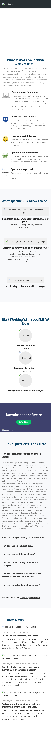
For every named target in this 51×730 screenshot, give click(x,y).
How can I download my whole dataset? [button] (21, 584)
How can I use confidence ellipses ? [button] (18, 553)
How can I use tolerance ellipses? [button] (17, 545)
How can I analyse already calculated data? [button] (23, 537)
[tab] (25, 455)
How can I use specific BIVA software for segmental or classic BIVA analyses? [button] (21, 575)
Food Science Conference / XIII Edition (20, 635)
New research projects (30, 701)
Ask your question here (30, 597)
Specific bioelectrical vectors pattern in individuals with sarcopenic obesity (21, 668)
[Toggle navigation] (47, 4)
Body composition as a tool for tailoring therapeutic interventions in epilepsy (21, 705)
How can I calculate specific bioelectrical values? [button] (21, 455)
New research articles (29, 664)
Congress (25, 632)
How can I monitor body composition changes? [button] (20, 564)
